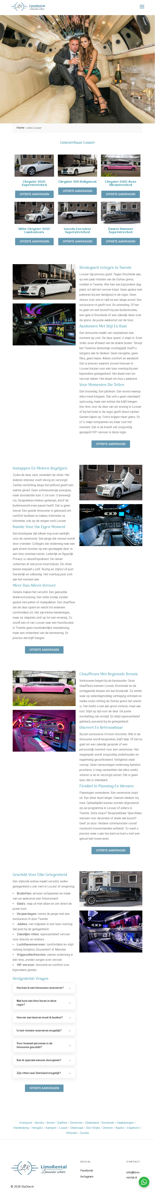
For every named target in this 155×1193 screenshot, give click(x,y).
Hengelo (38, 1128)
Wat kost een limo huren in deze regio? (36, 1002)
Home (20, 128)
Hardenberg (21, 1128)
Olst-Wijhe (93, 1128)
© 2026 (16, 1186)
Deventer (76, 1123)
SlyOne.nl (28, 1186)
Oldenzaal (77, 1128)
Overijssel (26, 1123)
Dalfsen (62, 1123)
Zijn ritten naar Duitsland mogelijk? (39, 1073)
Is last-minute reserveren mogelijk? (39, 1030)
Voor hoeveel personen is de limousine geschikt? (34, 1045)
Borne (51, 1123)
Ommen (108, 1128)
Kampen (51, 1128)
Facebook (86, 1170)
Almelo (40, 1123)
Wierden (72, 1133)
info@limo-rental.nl (133, 1175)
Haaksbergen (126, 1123)
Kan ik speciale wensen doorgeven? (39, 1060)
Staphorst (134, 1128)
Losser (63, 1128)
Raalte (120, 1128)
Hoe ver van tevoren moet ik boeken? (40, 1017)
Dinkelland (92, 1123)
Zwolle (84, 1133)
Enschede (108, 1123)
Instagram (86, 1176)
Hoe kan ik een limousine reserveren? (40, 987)
